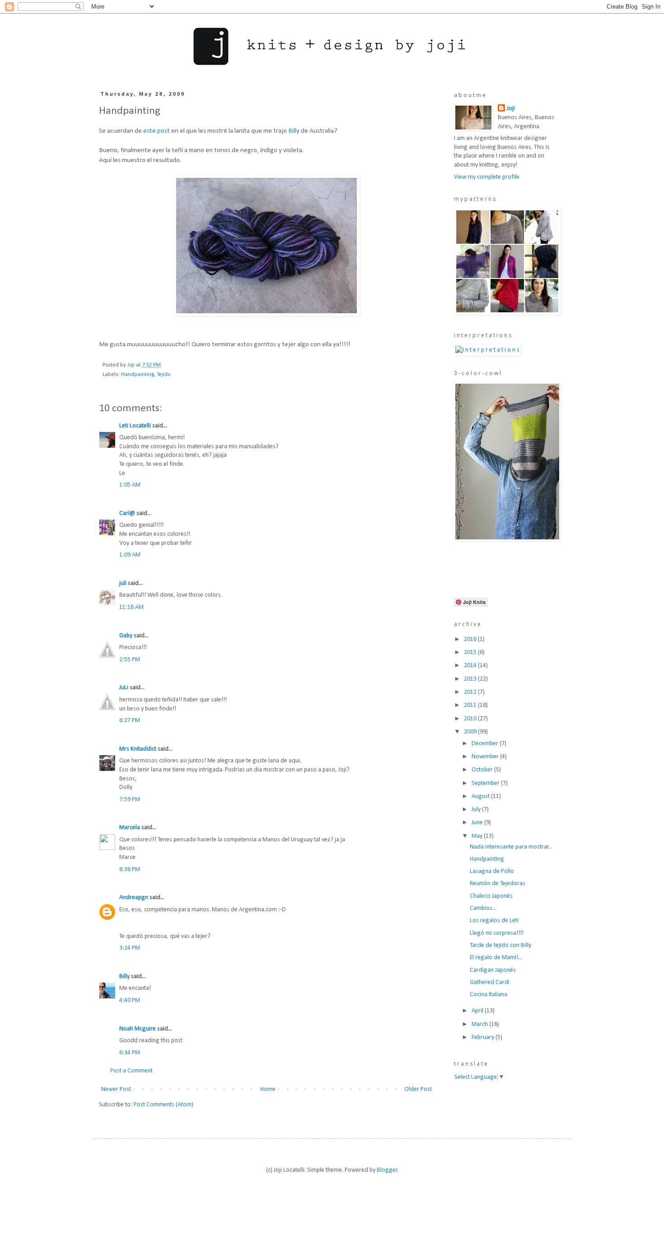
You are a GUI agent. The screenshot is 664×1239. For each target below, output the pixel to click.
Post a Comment (131, 1070)
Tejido (163, 374)
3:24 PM (129, 948)
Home (268, 1089)
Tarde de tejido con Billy (500, 945)
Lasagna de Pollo (492, 871)
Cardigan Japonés (493, 970)
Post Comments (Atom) (163, 1104)
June (478, 822)
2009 (471, 732)
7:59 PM (129, 799)
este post (156, 131)
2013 (471, 679)
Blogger (387, 1170)
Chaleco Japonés (491, 896)
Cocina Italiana (488, 994)
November (486, 756)
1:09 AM (129, 555)
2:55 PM (129, 659)
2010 (471, 718)
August (481, 796)
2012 (471, 692)
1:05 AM (129, 485)
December (486, 743)
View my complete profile (486, 177)
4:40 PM (129, 1000)
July (477, 809)
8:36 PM (129, 869)
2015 (471, 652)
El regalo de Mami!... (496, 957)
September (486, 783)
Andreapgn (133, 897)
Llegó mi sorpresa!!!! (497, 933)
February (484, 1037)
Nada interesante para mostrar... (511, 847)
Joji (511, 108)
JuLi (123, 687)
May (478, 836)
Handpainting (137, 374)
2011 (471, 705)
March (480, 1024)
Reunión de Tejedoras (497, 883)
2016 (471, 639)
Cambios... (483, 908)
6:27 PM (129, 720)
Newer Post (116, 1089)
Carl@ (127, 513)
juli (122, 583)
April (478, 1010)
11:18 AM (131, 607)
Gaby (125, 635)
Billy (293, 131)
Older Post (418, 1089)
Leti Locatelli (135, 425)
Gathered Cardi (490, 982)
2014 (471, 665)
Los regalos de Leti (494, 920)
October (483, 769)
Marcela (129, 827)
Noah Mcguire (137, 1029)
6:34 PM (129, 1052)
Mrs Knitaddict (137, 749)
